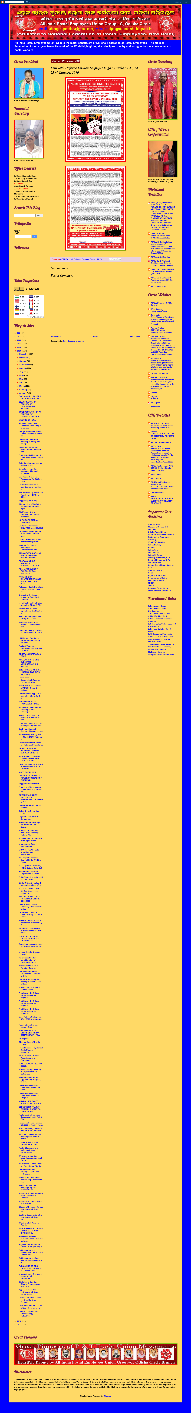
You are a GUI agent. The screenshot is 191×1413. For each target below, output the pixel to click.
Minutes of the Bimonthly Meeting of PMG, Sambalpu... (30, 709)
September (24, 365)
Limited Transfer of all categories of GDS (28, 1143)
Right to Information (157, 575)
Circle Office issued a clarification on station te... (30, 487)
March (22, 386)
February (23, 390)
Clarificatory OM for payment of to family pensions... (29, 514)
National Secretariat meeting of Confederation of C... (29, 547)
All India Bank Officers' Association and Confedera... (29, 1058)
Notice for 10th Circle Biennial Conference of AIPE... (30, 624)
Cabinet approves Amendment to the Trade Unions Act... (31, 1252)
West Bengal (156, 309)
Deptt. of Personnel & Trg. (159, 560)
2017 (19, 1325)
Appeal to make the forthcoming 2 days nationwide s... (28, 1292)
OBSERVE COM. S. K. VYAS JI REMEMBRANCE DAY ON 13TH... (31, 766)
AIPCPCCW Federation (161, 442)
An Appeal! (24, 1039)
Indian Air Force (155, 555)
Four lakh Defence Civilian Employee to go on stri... (30, 724)
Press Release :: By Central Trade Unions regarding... (31, 1050)
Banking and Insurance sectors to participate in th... (30, 1179)
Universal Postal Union (158, 588)
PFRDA (151, 583)
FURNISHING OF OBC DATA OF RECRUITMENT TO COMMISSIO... (30, 1268)
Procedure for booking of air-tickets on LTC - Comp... (30, 824)
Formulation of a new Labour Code (28, 1026)
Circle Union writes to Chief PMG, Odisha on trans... (29, 1087)
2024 (19, 333)
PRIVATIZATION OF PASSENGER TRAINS (29, 703)
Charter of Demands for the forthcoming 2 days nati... (31, 1209)
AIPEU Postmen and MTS (162, 466)
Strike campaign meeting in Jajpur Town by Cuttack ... (30, 1071)
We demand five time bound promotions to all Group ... (30, 1158)
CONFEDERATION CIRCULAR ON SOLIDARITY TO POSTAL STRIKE (162, 436)
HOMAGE (154, 399)
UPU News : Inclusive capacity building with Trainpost (30, 441)
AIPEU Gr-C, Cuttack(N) (161, 278)
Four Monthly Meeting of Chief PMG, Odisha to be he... (31, 457)
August (22, 368)
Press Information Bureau (159, 591)
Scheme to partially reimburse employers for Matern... (30, 1238)
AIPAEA (154, 432)
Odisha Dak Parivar (159, 373)
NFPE (153, 496)
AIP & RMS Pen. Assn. (160, 423)
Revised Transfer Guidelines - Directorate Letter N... (30, 648)
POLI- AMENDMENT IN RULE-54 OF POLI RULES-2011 (28, 571)
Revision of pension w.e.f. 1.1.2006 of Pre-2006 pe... (31, 1124)
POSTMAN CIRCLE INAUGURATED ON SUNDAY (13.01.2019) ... (30, 563)
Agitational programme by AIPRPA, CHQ (30, 464)
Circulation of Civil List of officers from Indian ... (30, 1307)
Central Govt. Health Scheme (161, 565)
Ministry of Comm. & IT (158, 527)
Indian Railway (154, 545)
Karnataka (155, 407)
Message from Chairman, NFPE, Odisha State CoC (30, 867)
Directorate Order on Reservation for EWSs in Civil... (30, 479)
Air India (152, 547)
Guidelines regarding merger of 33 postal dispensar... (28, 471)
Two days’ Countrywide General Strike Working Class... (30, 860)
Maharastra (156, 358)
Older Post (135, 337)
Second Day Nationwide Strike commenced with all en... (30, 930)
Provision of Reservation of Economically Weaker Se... (30, 789)
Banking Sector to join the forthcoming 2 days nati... (30, 1217)
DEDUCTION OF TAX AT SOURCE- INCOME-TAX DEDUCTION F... (30, 1109)
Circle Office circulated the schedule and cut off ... (30, 884)
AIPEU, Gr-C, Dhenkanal (161, 203)
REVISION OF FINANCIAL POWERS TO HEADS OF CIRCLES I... (30, 778)
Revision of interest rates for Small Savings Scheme (30, 1300)
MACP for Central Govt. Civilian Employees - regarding (29, 891)
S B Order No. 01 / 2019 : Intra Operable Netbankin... (29, 852)
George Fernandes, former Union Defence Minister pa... (30, 433)
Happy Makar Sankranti (29, 784)
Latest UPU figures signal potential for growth (30, 540)
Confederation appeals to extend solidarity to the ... (30, 696)
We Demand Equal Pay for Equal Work (30, 1202)
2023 (19, 337)
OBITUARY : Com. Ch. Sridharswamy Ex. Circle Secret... (30, 914)
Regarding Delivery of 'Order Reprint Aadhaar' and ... (30, 449)
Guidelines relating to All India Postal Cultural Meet (30, 533)
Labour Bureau (154, 563)
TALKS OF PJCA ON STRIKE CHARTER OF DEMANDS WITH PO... (29, 1033)
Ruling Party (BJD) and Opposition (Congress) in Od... (30, 1079)
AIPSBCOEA (156, 478)
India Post (152, 529)
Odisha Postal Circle (157, 532)
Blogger (107, 1396)
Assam (154, 393)
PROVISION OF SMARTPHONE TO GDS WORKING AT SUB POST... (30, 580)
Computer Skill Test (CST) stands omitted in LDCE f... (30, 632)
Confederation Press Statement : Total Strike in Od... (30, 973)
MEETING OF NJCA (27, 420)
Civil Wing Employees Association (160, 483)
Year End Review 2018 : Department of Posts (29, 872)
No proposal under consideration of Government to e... (28, 960)
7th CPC (151, 586)
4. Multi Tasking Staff (157, 616)
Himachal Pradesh (159, 377)
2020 (19, 347)
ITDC (150, 568)
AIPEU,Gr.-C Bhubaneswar (162, 269)
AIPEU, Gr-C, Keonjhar (160, 257)
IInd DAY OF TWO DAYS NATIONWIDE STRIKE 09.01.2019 (29, 899)
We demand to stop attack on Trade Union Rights (30, 1165)
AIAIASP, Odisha (158, 336)
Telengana (155, 403)
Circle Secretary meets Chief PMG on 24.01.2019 (31, 527)
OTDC (150, 573)
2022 (19, 340)
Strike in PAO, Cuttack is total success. (29, 988)
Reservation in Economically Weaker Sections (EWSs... (29, 680)
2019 (19, 351)
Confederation (157, 493)
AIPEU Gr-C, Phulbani (160, 261)
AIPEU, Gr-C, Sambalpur (161, 242)
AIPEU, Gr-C (156, 474)
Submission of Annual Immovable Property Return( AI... (28, 832)
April (21, 382)
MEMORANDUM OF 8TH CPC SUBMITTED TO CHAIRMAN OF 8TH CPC (162, 501)
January (23, 393)
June (21, 375)
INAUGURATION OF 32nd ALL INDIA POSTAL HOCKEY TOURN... (30, 555)
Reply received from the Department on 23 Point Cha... (30, 1117)
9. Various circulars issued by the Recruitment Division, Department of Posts (161, 646)
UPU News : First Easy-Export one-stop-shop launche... (29, 640)
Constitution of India (157, 578)
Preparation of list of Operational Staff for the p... (30, 611)
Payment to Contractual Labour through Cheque (30, 1245)
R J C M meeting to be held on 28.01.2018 (31, 878)
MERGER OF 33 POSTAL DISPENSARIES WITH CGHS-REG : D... (29, 758)
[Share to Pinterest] (120, 259)
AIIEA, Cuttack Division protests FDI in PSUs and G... (29, 717)
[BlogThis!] (112, 259)
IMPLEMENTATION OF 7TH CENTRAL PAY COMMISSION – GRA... (30, 414)
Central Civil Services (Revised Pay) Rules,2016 (28, 1313)
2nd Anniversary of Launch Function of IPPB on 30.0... (31, 495)
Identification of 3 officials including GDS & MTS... (30, 604)
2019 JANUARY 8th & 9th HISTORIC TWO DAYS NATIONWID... (30, 672)
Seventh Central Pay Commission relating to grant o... (30, 426)
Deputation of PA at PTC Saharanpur (29, 818)
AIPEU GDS (156, 446)
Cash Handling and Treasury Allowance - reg (31, 730)
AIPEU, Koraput (157, 233)
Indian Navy (153, 552)
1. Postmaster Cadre (157, 606)
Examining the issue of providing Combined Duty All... (29, 597)
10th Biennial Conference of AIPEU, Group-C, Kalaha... (30, 688)
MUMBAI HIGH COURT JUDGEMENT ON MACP (30, 1102)
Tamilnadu (155, 315)
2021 (19, 344)
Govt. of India (154, 524)
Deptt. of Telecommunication (161, 534)
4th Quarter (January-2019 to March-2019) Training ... (30, 737)
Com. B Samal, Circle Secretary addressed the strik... (30, 906)
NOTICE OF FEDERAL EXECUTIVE (28, 521)
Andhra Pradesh (158, 328)
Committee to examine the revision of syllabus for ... (30, 946)
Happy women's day (159, 311)
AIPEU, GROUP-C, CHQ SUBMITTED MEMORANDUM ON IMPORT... (29, 663)
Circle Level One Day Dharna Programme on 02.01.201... (30, 1284)
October (23, 361)
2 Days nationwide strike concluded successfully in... (30, 922)
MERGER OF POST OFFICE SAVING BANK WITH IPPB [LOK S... (31, 1231)
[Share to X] (115, 259)
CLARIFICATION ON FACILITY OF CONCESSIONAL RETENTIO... (27, 405)
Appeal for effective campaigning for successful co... (27, 1187)
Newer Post (56, 337)
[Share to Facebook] (117, 259)
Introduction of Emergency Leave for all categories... (31, 1276)
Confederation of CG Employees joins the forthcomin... (29, 1172)
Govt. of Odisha (155, 570)
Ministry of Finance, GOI (159, 558)
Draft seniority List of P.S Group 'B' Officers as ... (30, 397)
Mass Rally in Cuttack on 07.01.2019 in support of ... (30, 1019)
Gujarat (154, 396)
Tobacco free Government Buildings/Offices (30, 839)
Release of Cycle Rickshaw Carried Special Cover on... (31, 589)
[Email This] (110, 259)
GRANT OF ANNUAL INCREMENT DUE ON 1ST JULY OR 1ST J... (29, 750)
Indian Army (153, 550)
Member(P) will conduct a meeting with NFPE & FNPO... (30, 1136)
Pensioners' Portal (156, 580)
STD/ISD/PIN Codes (156, 542)
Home (95, 337)
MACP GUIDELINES (27, 772)
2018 (19, 1321)
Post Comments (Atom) (73, 341)
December (24, 354)
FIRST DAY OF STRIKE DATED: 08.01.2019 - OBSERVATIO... (29, 938)
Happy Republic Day (28, 501)
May (21, 379)
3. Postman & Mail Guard (159, 614)
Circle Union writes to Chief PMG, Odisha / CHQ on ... (29, 1095)
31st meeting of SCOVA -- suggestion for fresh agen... (30, 506)
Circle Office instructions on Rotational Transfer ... (31, 744)
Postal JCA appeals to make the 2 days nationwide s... (28, 1150)
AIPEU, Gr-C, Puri (158, 286)
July (21, 372)
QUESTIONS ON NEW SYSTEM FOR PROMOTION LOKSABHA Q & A (31, 798)
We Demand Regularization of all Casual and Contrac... (31, 1195)
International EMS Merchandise (27, 845)
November (24, 357)
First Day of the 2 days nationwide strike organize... (29, 995)
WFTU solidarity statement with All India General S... (31, 1130)
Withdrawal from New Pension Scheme (28, 967)
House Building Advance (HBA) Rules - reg (30, 618)
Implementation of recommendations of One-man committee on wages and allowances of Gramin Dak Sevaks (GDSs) (163, 248)
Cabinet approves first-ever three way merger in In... (30, 1260)
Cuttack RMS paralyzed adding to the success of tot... (30, 981)
